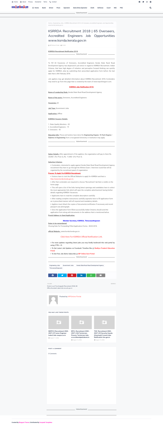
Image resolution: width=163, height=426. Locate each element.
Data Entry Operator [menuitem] (80, 8)
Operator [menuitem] (67, 8)
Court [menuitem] (109, 8)
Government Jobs (68, 265)
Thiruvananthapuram (55, 268)
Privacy (30, 2)
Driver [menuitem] (51, 8)
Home (16, 2)
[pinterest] (150, 2)
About (24, 2)
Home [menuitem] (37, 8)
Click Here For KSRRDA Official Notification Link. (82, 237)
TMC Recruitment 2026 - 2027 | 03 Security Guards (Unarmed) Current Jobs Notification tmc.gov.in (103, 334)
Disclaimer (38, 2)
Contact (54, 2)
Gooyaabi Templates (45, 422)
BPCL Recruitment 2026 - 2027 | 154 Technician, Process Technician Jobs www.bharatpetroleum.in (80, 334)
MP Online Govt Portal (86, 254)
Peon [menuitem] (58, 8)
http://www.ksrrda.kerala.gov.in (61, 179)
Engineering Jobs (58, 23)
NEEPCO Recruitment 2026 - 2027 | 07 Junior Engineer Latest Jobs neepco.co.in (58, 333)
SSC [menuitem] (115, 8)
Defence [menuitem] (100, 8)
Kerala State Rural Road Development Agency (90, 265)
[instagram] (147, 2)
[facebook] (139, 2)
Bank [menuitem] (44, 8)
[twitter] (143, 2)
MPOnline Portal (54, 45)
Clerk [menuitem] (92, 8)
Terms (45, 2)
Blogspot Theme (24, 422)
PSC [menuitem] (121, 8)
